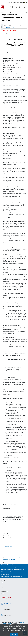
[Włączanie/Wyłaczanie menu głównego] (2, 12)
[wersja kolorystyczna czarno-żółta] (24, 2)
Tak (12, 634)
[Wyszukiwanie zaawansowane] (10, 12)
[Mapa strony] (18, 12)
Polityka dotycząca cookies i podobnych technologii (11, 576)
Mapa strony (3, 580)
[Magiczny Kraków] (14, 604)
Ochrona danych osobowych (7, 564)
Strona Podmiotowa (9, 25)
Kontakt (2, 593)
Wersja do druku (7, 615)
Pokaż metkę (7, 562)
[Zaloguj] (26, 12)
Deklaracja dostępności (6, 571)
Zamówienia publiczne (9, 27)
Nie (16, 634)
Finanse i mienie (18, 25)
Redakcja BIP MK (4, 591)
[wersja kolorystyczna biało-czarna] (22, 2)
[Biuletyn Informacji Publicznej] (14, 598)
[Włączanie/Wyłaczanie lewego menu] (2, 27)
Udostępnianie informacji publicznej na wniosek (11, 567)
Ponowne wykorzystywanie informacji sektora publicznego (13, 569)
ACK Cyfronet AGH (7, 623)
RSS (2, 582)
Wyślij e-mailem (6, 609)
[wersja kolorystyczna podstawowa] (20, 2)
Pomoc (2, 587)
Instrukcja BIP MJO (5, 574)
